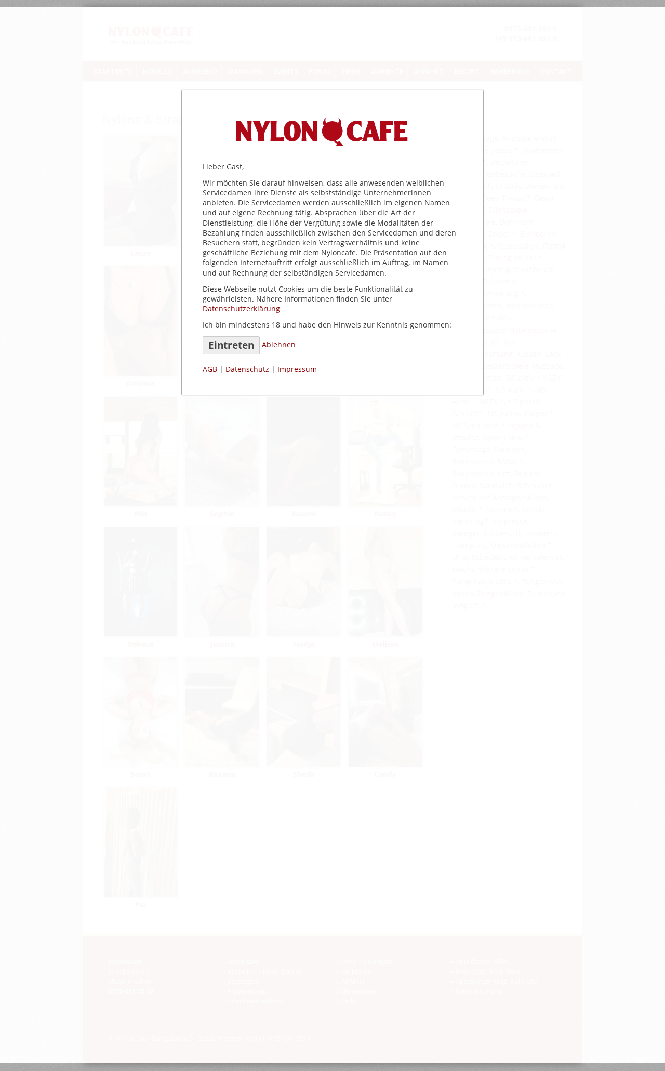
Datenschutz (247, 369)
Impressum (297, 369)
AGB (210, 369)
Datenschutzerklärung (241, 309)
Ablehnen (279, 344)
